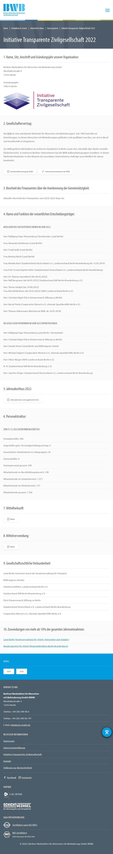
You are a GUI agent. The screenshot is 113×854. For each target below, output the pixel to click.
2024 (9, 671)
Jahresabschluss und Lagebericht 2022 (24, 400)
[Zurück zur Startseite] (15, 10)
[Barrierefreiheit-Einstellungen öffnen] (107, 732)
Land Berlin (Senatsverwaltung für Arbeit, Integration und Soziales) (36, 639)
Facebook (11, 777)
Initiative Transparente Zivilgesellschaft (22, 754)
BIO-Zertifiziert (19, 832)
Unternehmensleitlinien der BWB (57, 171)
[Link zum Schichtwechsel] (17, 806)
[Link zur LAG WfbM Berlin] (17, 795)
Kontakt (7, 761)
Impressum (8, 740)
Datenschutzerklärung (14, 747)
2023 (22, 671)
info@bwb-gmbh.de (20, 724)
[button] (107, 10)
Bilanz (12, 519)
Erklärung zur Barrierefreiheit (17, 767)
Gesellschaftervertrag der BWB (21, 171)
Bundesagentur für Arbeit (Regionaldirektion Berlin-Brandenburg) (35, 646)
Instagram (27, 777)
